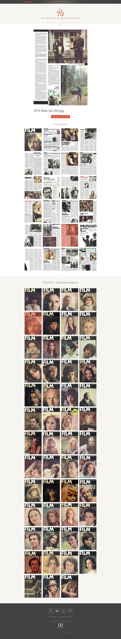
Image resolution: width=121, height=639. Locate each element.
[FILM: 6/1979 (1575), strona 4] (87, 139)
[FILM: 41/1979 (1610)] (87, 514)
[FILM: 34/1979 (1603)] (33, 490)
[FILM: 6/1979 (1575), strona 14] (51, 211)
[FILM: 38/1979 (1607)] (33, 514)
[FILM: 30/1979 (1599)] (33, 466)
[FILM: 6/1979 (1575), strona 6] (51, 163)
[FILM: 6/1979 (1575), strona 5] (33, 163)
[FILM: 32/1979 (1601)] (69, 466)
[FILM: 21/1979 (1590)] (87, 395)
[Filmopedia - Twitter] (57, 611)
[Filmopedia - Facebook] (51, 611)
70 (60, 14)
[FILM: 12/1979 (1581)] (69, 347)
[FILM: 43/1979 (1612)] (51, 538)
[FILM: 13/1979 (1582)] (87, 347)
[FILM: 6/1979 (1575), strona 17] (33, 235)
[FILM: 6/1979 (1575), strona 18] (51, 235)
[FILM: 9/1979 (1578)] (87, 323)
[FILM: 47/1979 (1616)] (51, 562)
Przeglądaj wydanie (60, 116)
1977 (70, 18)
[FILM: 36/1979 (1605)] (69, 490)
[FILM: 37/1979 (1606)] (87, 490)
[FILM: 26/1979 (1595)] (33, 443)
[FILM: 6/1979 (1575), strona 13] (33, 211)
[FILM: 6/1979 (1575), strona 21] (33, 259)
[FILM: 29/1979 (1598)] (87, 443)
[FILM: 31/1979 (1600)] (51, 466)
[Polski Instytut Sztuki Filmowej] (60, 625)
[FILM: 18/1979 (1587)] (33, 395)
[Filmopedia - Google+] (64, 611)
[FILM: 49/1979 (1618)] (87, 562)
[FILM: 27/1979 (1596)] (51, 443)
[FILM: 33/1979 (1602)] (87, 466)
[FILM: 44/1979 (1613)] (69, 538)
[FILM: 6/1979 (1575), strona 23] (69, 259)
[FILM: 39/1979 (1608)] (51, 514)
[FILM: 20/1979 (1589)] (69, 395)
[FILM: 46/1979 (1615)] (33, 562)
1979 (78, 18)
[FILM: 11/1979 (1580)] (51, 347)
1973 (54, 18)
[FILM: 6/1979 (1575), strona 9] (33, 187)
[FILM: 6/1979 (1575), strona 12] (87, 187)
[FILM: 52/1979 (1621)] (69, 586)
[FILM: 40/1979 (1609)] (69, 514)
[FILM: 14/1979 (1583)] (33, 371)
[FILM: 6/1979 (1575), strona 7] (69, 163)
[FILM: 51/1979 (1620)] (51, 586)
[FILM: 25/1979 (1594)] (87, 419)
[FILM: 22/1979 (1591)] (33, 419)
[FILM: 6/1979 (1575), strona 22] (51, 259)
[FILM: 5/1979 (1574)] (87, 299)
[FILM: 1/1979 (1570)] (33, 299)
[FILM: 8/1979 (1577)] (69, 323)
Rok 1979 (48, 282)
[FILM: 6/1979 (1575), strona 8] (87, 163)
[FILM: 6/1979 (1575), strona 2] (51, 139)
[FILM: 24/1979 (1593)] (69, 419)
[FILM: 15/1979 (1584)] (51, 371)
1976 (66, 18)
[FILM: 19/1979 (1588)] (51, 395)
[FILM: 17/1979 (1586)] (87, 371)
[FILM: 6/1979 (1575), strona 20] (87, 235)
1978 (74, 18)
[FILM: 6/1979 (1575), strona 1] (33, 139)
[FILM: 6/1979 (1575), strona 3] (69, 139)
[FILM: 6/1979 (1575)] (33, 323)
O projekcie (53, 617)
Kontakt (69, 617)
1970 (43, 18)
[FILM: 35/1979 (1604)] (51, 490)
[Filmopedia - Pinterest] (70, 611)
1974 (58, 18)
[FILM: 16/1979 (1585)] (69, 371)
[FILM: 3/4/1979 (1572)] (69, 299)
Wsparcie (61, 617)
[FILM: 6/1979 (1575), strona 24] (87, 259)
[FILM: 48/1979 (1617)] (69, 562)
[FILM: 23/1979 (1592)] (51, 419)
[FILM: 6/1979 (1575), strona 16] (87, 211)
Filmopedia (29, 2)
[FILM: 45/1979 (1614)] (87, 538)
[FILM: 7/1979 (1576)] (51, 323)
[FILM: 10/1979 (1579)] (33, 347)
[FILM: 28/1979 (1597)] (69, 443)
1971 (47, 18)
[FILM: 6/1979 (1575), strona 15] (69, 211)
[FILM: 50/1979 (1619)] (33, 586)
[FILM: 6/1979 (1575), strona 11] (69, 187)
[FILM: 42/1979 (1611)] (33, 538)
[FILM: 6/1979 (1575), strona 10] (51, 187)
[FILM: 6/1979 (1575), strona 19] (69, 235)
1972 (50, 18)
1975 (62, 18)
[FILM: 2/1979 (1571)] (51, 299)
